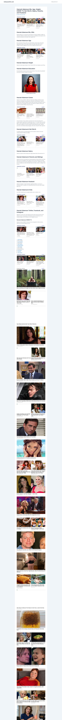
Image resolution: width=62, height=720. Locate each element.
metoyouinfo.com (9, 1)
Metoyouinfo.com (54, 1)
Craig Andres (20, 246)
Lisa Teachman (20, 241)
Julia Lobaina (20, 252)
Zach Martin (20, 250)
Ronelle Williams (20, 245)
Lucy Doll (19, 251)
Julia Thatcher (20, 244)
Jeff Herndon (20, 239)
